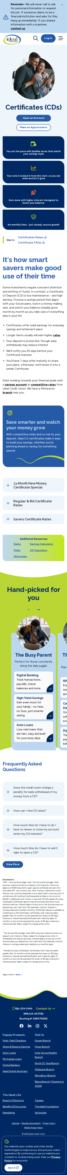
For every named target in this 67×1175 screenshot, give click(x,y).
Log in (48, 38)
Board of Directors (13, 1100)
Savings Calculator (41, 544)
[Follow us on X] (46, 1026)
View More (12, 864)
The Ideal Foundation (47, 1106)
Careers (39, 1100)
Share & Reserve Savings (16, 1046)
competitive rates (43, 384)
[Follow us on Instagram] (37, 1026)
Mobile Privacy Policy (33, 1128)
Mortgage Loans (12, 1059)
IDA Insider (20, 556)
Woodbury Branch (45, 1075)
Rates (17, 544)
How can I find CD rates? (29, 810)
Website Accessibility (31, 1123)
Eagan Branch (43, 1040)
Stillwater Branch (44, 1069)
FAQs (17, 550)
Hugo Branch (42, 1046)
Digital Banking (11, 1065)
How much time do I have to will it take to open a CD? (35, 850)
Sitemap (15, 1123)
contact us (18, 28)
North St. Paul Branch (47, 1063)
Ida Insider (40, 1112)
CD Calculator (38, 550)
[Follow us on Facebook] (21, 1026)
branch (7, 392)
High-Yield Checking (14, 1040)
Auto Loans (9, 1052)
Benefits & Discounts (14, 1106)
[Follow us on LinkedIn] (29, 1026)
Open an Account (33, 118)
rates (56, 335)
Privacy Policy (49, 1123)
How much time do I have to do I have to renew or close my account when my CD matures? (36, 829)
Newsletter (9, 1112)
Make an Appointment (33, 127)
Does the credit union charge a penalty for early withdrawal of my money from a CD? (35, 792)
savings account (16, 384)
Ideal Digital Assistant (15, 1071)
